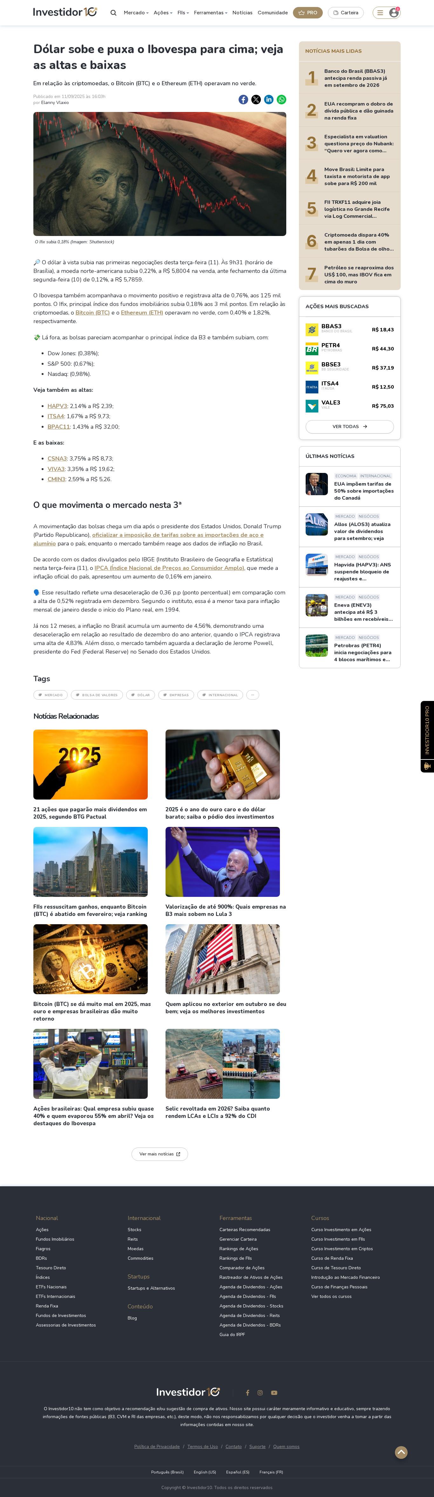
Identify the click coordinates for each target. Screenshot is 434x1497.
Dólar (144, 695)
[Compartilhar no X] (256, 99)
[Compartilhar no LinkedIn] (269, 99)
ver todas (346, 427)
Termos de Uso (202, 1447)
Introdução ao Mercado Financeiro (345, 1277)
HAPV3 (57, 406)
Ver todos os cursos (331, 1296)
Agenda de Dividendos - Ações (251, 1287)
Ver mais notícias (156, 1154)
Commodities (140, 1258)
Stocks (134, 1230)
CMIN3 (56, 479)
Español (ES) (237, 1472)
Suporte (257, 1447)
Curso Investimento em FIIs (338, 1239)
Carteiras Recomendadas (245, 1230)
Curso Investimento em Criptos (342, 1249)
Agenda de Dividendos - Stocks (251, 1306)
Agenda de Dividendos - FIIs (248, 1296)
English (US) (205, 1472)
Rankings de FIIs (236, 1258)
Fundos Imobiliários (55, 1239)
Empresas (179, 695)
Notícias (243, 13)
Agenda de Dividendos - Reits (250, 1316)
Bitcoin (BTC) (93, 312)
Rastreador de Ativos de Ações (251, 1277)
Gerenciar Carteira (238, 1239)
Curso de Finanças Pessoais (339, 1287)
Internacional (223, 695)
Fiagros (43, 1249)
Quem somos (286, 1447)
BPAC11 (59, 427)
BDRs (41, 1258)
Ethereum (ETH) (142, 312)
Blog (132, 1318)
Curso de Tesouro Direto (336, 1268)
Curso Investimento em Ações (341, 1230)
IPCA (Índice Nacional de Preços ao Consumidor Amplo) (169, 568)
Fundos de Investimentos (61, 1316)
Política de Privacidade (157, 1447)
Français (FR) (271, 1472)
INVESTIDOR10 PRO (427, 730)
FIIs (181, 13)
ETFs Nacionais (51, 1287)
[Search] (113, 12)
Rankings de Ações (239, 1249)
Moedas (136, 1249)
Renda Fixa (47, 1306)
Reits (133, 1239)
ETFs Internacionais (55, 1296)
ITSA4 (56, 416)
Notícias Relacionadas (65, 716)
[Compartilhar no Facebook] (243, 99)
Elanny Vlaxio (55, 103)
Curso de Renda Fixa (332, 1258)
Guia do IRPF (232, 1335)
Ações (161, 13)
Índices (43, 1277)
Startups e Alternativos (151, 1288)
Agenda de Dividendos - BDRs (250, 1325)
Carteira (349, 13)
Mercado (134, 13)
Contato (234, 1447)
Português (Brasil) (167, 1472)
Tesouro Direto (51, 1268)
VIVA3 (56, 469)
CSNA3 (57, 458)
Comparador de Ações (242, 1268)
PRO (312, 13)
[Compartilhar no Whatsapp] (281, 99)
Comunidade (273, 13)
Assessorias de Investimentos (66, 1325)
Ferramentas (209, 13)
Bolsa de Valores (100, 695)
